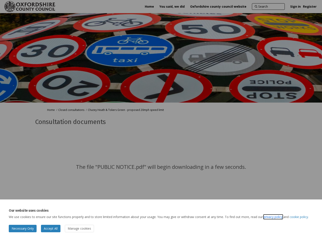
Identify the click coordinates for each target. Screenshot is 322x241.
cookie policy (299, 217)
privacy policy (273, 217)
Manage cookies (79, 228)
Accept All (51, 228)
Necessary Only (23, 228)
